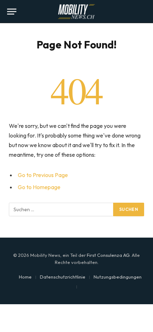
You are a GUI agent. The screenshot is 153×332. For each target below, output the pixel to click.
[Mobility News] (76, 11)
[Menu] (11, 12)
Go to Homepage (39, 187)
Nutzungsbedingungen (118, 277)
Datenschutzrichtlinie (62, 277)
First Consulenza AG (108, 255)
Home (25, 277)
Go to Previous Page (43, 174)
